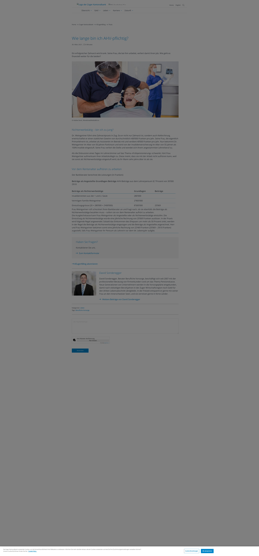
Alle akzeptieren (207, 551)
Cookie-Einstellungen (191, 551)
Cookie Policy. (32, 551)
